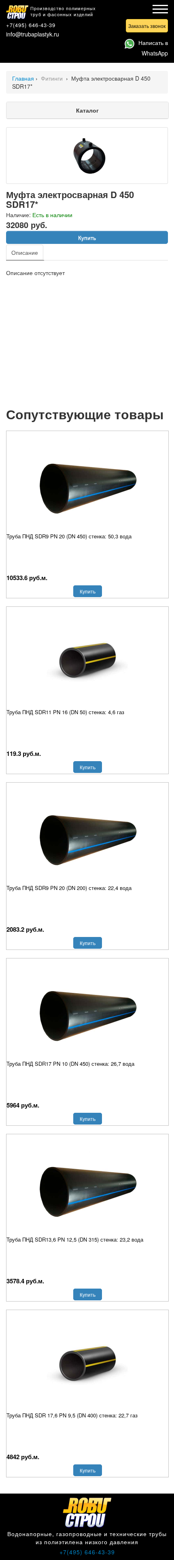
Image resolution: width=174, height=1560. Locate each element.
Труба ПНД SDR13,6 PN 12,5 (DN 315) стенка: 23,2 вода (74, 1239)
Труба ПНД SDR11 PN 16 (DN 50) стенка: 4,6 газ (65, 712)
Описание (24, 252)
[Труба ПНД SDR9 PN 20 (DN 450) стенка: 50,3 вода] (87, 483)
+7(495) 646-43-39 (30, 25)
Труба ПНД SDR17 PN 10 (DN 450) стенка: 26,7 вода (70, 1063)
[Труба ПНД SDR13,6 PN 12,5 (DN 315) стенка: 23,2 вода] (87, 1187)
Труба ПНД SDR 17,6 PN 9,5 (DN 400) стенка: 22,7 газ (72, 1415)
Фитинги (52, 78)
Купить (87, 237)
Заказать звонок (147, 25)
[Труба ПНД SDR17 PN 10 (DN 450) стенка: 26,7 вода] (87, 1011)
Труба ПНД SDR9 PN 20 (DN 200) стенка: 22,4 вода (69, 888)
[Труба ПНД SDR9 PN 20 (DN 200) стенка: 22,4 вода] (87, 835)
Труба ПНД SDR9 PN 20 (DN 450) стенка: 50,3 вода (69, 536)
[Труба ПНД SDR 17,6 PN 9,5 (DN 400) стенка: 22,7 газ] (87, 1362)
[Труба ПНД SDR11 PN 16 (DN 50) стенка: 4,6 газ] (87, 659)
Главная (23, 78)
